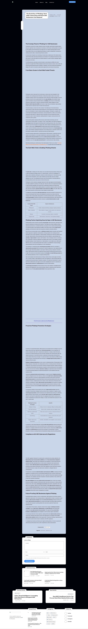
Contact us (51, 2)
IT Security (50, 619)
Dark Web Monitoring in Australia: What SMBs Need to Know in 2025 (36, 573)
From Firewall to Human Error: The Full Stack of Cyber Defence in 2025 (34, 624)
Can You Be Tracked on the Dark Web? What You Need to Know (33, 581)
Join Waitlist (72, 1)
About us (41, 2)
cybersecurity (48, 530)
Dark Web (48, 527)
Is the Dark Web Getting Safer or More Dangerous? (53, 581)
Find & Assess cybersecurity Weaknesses (44, 320)
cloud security (43, 530)
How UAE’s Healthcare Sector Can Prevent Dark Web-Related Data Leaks (62, 597)
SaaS (49, 623)
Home (36, 2)
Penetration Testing (51, 621)
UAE (51, 530)
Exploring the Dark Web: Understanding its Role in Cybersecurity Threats (54, 573)
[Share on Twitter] (22, 24)
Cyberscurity (55, 615)
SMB (53, 623)
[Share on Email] (22, 26)
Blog (46, 2)
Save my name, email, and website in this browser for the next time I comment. (38, 558)
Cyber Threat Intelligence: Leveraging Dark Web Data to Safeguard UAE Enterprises (26, 597)
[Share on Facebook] (22, 22)
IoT (55, 617)
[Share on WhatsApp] (22, 28)
